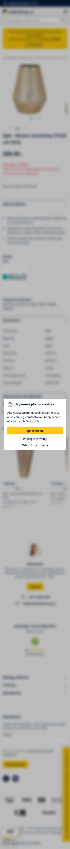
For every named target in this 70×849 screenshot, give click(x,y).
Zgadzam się (35, 431)
